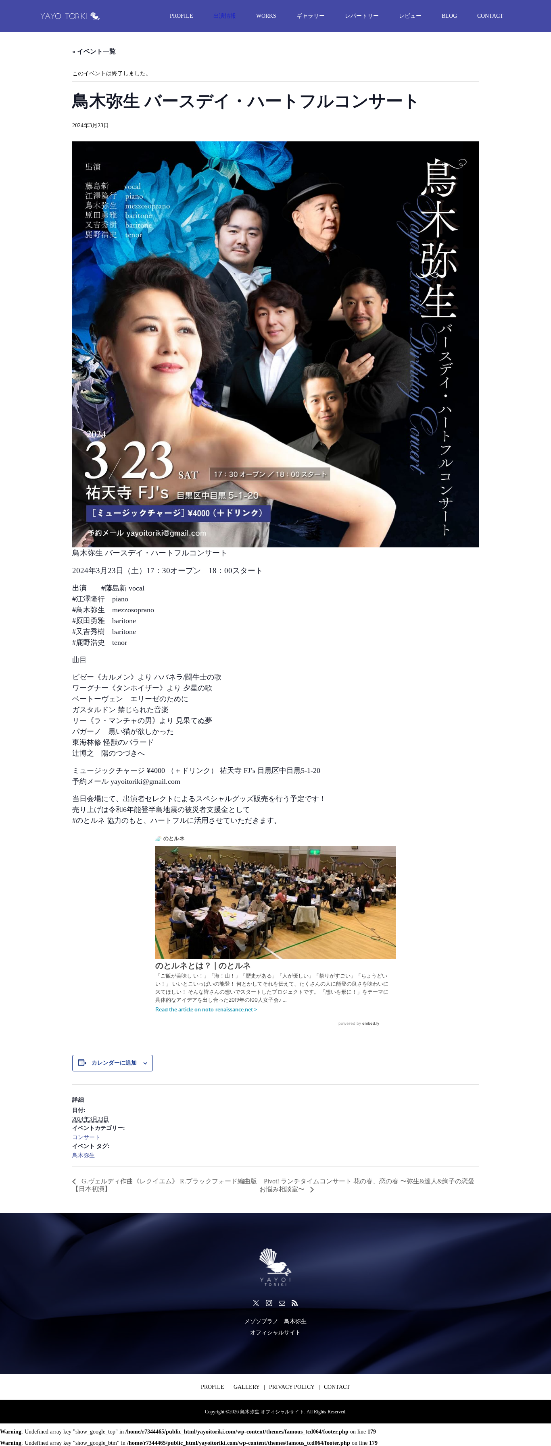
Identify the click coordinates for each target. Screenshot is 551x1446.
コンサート (86, 1137)
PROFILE (181, 16)
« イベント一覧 (94, 51)
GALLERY (247, 1387)
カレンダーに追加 (114, 1063)
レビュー (410, 16)
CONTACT (490, 16)
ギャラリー (310, 16)
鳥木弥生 (83, 1155)
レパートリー (362, 16)
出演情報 (224, 16)
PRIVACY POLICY (292, 1387)
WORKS (266, 16)
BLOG (449, 16)
